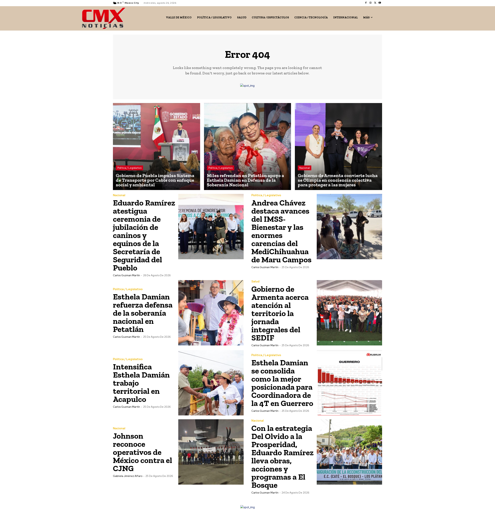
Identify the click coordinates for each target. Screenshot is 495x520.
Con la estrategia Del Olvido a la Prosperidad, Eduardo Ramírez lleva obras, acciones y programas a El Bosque (282, 456)
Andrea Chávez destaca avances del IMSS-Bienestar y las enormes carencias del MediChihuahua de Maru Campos (281, 231)
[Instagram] (370, 3)
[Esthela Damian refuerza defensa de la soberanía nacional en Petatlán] (211, 312)
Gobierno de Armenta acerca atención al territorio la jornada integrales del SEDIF (280, 313)
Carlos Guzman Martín (126, 275)
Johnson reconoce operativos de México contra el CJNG (142, 452)
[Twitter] (375, 3)
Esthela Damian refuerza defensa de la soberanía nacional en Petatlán (142, 313)
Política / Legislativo (129, 168)
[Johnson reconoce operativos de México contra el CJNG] (211, 452)
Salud (255, 281)
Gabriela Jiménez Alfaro (127, 476)
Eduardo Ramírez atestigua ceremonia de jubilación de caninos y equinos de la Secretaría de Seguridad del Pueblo (144, 235)
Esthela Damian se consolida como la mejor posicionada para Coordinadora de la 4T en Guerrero (282, 383)
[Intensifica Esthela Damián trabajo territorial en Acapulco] (211, 382)
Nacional (304, 168)
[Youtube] (379, 3)
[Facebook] (366, 3)
